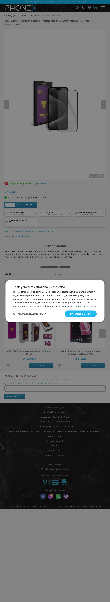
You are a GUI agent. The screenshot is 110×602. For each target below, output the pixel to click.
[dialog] (54, 301)
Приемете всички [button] (80, 313)
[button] (29, 313)
